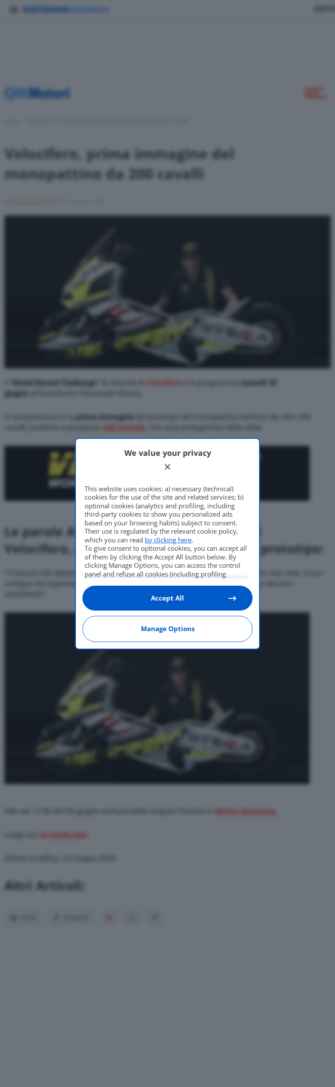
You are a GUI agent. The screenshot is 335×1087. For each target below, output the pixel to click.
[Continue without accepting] (167, 466)
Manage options (168, 628)
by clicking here (168, 539)
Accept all (167, 598)
